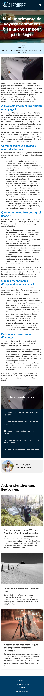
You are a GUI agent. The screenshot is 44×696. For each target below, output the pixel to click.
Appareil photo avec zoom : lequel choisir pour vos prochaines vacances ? (21, 647)
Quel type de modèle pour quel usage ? (20, 432)
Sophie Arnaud (23, 467)
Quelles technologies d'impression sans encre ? (21, 441)
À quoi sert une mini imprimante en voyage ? (21, 413)
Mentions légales (22, 691)
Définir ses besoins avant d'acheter (21, 449)
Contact (22, 688)
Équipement (22, 47)
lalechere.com (23, 681)
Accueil (22, 45)
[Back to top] (38, 690)
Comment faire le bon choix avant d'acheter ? (21, 422)
